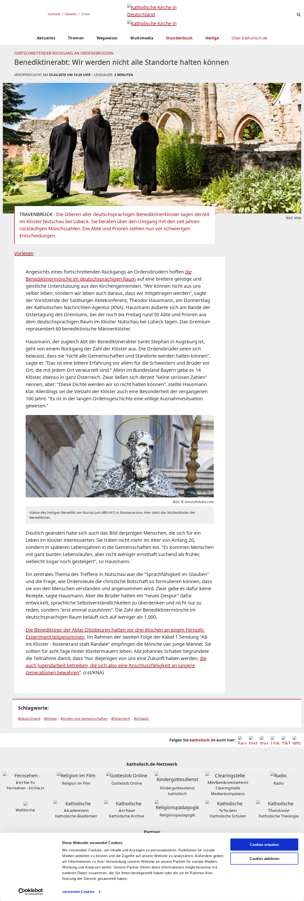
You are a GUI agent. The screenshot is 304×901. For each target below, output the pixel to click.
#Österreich (120, 718)
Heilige (212, 38)
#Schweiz (141, 718)
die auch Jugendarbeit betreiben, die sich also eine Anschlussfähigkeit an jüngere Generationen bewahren (116, 665)
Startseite (54, 14)
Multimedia (141, 38)
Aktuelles (71, 14)
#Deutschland (29, 718)
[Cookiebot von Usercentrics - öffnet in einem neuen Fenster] (31, 891)
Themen (76, 38)
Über (249, 38)
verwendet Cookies (78, 892)
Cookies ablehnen (264, 859)
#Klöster (50, 718)
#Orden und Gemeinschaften (84, 718)
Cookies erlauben (264, 845)
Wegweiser (107, 38)
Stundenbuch (179, 38)
